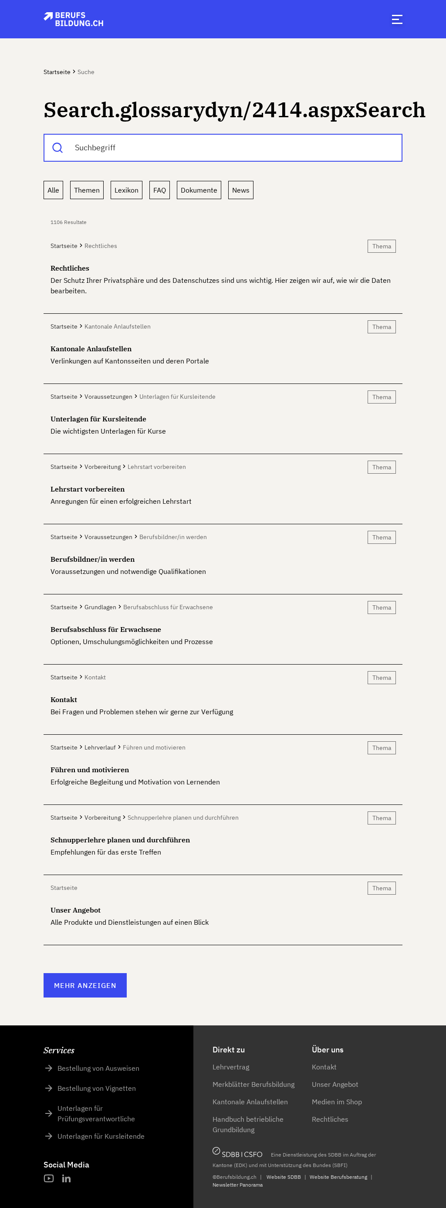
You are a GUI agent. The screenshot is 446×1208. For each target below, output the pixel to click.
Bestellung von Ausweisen (98, 1068)
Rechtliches (330, 1119)
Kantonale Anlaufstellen (250, 1101)
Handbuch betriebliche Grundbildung (248, 1124)
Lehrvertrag (231, 1066)
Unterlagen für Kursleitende (101, 1136)
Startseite (57, 72)
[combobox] (223, 148)
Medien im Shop (337, 1101)
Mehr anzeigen (85, 985)
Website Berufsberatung (338, 1177)
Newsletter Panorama (238, 1184)
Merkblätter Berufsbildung (253, 1084)
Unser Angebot (335, 1084)
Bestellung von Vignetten (96, 1088)
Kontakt (324, 1066)
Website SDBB (284, 1177)
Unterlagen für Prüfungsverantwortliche (96, 1113)
